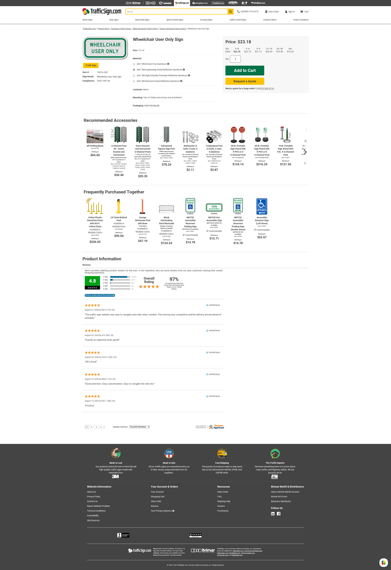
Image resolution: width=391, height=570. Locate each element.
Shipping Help (223, 501)
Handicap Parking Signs (121, 29)
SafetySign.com (238, 551)
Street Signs (87, 20)
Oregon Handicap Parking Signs (172, 29)
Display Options (120, 427)
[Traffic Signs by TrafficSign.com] (102, 15)
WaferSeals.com (237, 555)
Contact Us (92, 501)
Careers (221, 506)
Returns (154, 506)
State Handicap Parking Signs (145, 29)
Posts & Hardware (301, 20)
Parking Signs (103, 29)
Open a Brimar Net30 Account (285, 492)
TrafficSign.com (89, 29)
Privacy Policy (93, 496)
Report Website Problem (98, 506)
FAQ (219, 496)
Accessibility (93, 515)
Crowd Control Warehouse (253, 551)
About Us (91, 492)
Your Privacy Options (161, 511)
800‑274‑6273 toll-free (166, 548)
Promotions (222, 511)
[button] (383, 562)
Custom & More (269, 20)
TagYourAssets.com (248, 553)
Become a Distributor (281, 501)
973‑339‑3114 (267, 88)
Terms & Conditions (96, 511)
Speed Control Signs (174, 20)
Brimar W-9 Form (279, 496)
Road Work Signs (142, 20)
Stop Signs (114, 20)
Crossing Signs (206, 20)
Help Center (222, 492)
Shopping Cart (157, 496)
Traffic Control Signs (237, 20)
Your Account (157, 492)
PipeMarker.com (234, 553)
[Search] (231, 12)
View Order (156, 501)
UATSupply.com (222, 555)
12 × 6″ (141, 50)
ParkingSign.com (223, 553)
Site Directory (93, 520)
